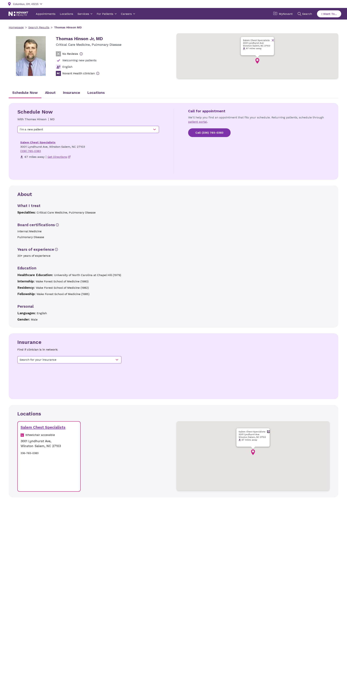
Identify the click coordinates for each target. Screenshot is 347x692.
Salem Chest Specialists (37, 142)
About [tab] (50, 92)
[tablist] (173, 92)
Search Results (38, 27)
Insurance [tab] (71, 92)
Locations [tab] (96, 92)
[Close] (273, 40)
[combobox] (88, 129)
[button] (257, 61)
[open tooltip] (81, 53)
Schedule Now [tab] (25, 92)
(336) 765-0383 (30, 151)
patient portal (197, 121)
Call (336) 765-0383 (209, 132)
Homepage (16, 27)
